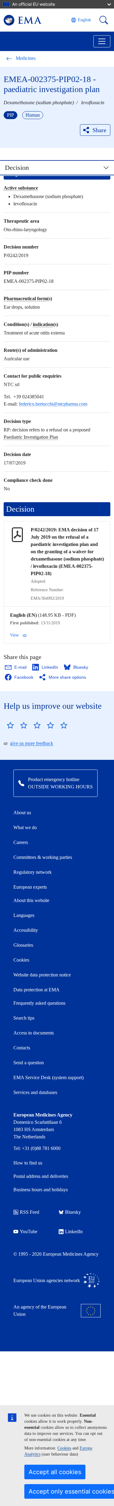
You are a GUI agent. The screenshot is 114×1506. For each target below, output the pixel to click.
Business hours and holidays (40, 1189)
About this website (31, 900)
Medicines (26, 58)
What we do (25, 827)
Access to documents (33, 1032)
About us (22, 812)
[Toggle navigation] (101, 41)
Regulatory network (32, 872)
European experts (30, 887)
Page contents (26, 170)
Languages (23, 915)
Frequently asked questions (39, 1003)
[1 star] (10, 725)
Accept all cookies (55, 1472)
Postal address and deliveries (40, 1176)
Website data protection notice (42, 974)
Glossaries (23, 945)
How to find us (27, 1162)
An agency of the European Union (39, 1310)
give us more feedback (31, 743)
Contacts (21, 1047)
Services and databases (35, 1092)
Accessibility (25, 930)
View (14, 635)
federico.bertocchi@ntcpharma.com (53, 404)
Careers (20, 842)
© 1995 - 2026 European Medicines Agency (55, 1254)
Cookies (64, 1448)
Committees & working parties (42, 857)
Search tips (23, 1018)
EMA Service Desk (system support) (48, 1077)
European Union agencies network (46, 1280)
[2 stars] (17, 725)
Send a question (28, 1062)
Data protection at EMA (36, 989)
